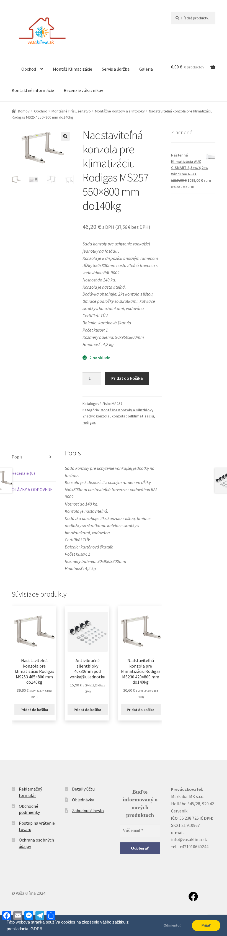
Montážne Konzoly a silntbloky (120, 111)
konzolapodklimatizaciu (133, 416)
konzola (103, 416)
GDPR (36, 929)
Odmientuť (172, 925)
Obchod (28, 69)
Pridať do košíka (127, 378)
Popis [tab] (17, 457)
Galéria (146, 69)
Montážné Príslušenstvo (71, 111)
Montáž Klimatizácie (72, 69)
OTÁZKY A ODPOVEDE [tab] (32, 489)
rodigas (89, 422)
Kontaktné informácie (33, 90)
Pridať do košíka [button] (34, 709)
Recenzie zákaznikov (83, 90)
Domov (24, 111)
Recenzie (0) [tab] (23, 473)
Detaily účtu (83, 789)
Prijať (206, 925)
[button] (65, 136)
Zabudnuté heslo (88, 810)
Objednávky (83, 799)
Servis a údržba (116, 69)
